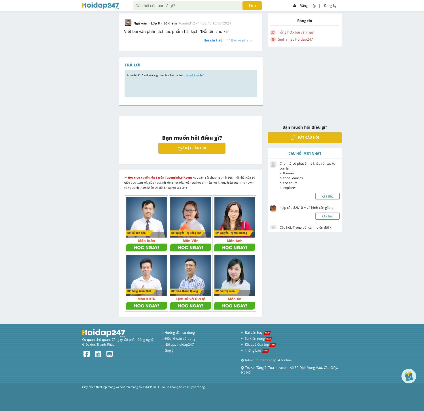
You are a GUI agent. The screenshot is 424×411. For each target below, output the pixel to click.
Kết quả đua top (260, 344)
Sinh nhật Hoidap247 (295, 39)
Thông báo (256, 350)
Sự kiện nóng (258, 338)
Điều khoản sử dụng (180, 338)
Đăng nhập (308, 5)
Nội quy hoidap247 (179, 344)
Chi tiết (327, 196)
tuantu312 (187, 23)
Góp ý (169, 350)
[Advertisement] (305, 83)
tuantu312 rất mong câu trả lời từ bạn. (165, 75)
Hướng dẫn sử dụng (180, 332)
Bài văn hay (257, 332)
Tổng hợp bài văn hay (296, 32)
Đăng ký (330, 5)
